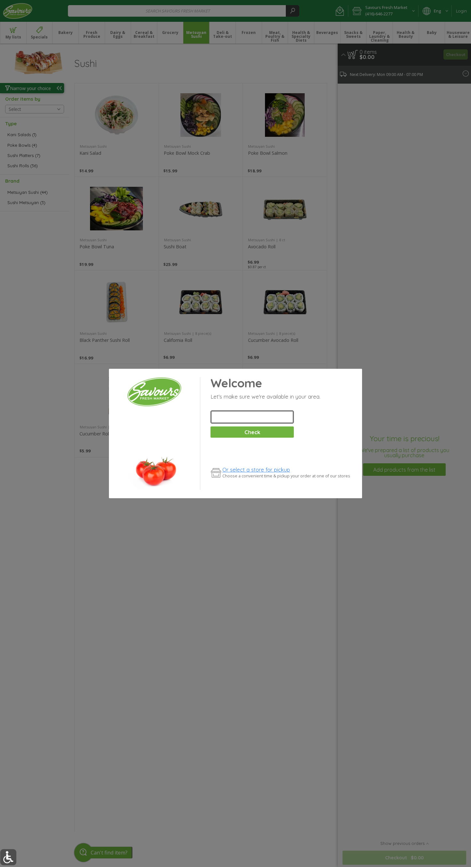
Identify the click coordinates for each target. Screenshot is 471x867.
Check (252, 432)
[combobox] (252, 417)
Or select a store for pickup (256, 469)
